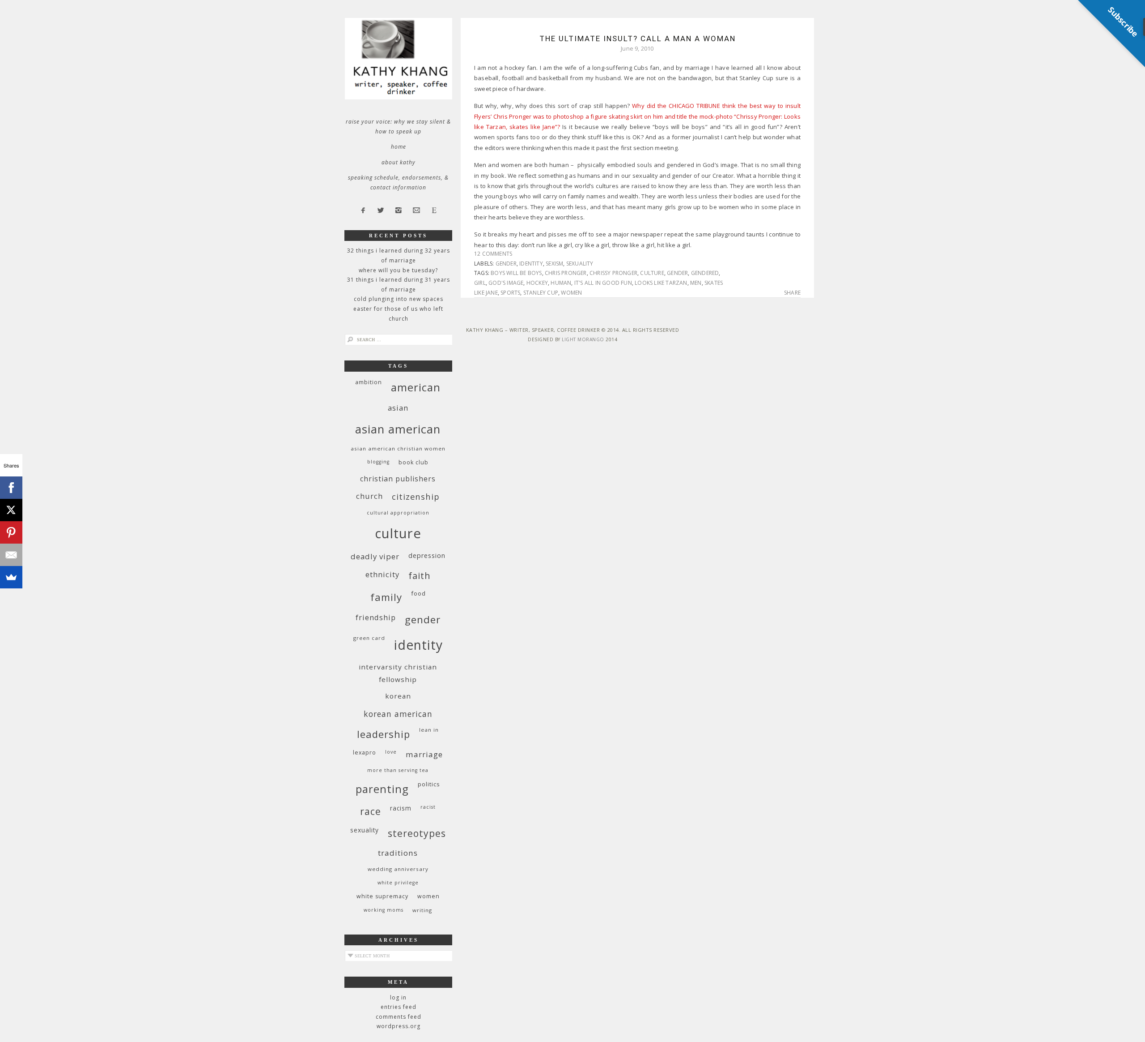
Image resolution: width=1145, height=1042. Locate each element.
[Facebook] (11, 487)
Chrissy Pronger (613, 273)
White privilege (398, 882)
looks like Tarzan (661, 283)
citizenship (416, 496)
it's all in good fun (603, 283)
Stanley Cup (540, 292)
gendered (705, 273)
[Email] (11, 555)
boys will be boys (516, 273)
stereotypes (417, 833)
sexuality (580, 263)
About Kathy (399, 162)
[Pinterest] (11, 532)
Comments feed (398, 1017)
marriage (424, 754)
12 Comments (493, 253)
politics (429, 784)
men (696, 283)
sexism (554, 263)
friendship (376, 617)
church (369, 496)
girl (480, 283)
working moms (383, 910)
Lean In (429, 729)
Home (398, 146)
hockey (537, 283)
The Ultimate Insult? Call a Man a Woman (637, 38)
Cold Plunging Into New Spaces (398, 299)
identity (531, 263)
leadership (383, 734)
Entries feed (398, 1007)
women (571, 292)
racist (428, 807)
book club (413, 462)
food (418, 593)
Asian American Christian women (398, 448)
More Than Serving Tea (397, 770)
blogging (378, 462)
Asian (398, 408)
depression (426, 555)
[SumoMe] (11, 577)
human (561, 283)
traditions (398, 853)
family (386, 597)
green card (369, 638)
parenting (382, 788)
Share (792, 292)
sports (510, 292)
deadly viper (375, 556)
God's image (505, 283)
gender (506, 263)
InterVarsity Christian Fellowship (398, 673)
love (391, 752)
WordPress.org (398, 1026)
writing (422, 910)
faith (419, 576)
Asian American (398, 429)
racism (400, 808)
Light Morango (583, 339)
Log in (398, 997)
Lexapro (364, 752)
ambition (368, 382)
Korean (398, 695)
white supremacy (382, 896)
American (416, 387)
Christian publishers (398, 479)
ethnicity (382, 574)
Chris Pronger (566, 273)
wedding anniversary (398, 869)
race (370, 811)
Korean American (398, 713)
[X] (11, 510)
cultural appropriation (398, 513)
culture (652, 273)
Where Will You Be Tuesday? (398, 270)
